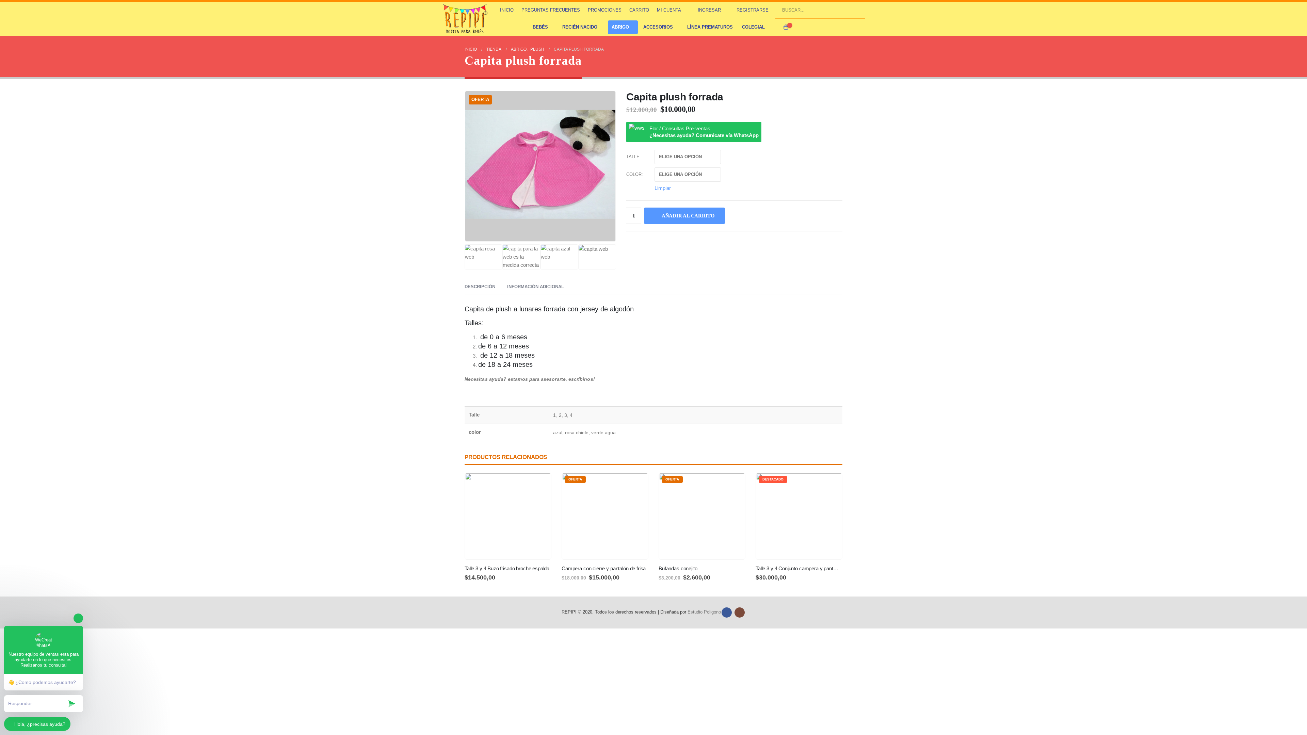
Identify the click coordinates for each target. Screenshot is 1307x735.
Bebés (540, 27)
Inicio (507, 10)
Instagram (740, 612)
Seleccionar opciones (540, 484)
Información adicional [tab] (535, 286)
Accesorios (658, 27)
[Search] (857, 10)
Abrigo (620, 27)
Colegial (753, 27)
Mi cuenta (669, 10)
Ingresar (709, 10)
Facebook (727, 612)
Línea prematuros (710, 27)
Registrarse (753, 10)
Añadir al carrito (688, 215)
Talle (633, 156)
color (634, 174)
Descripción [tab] (480, 286)
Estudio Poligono (704, 612)
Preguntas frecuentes (550, 10)
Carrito (639, 10)
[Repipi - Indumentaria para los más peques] (466, 18)
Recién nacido (579, 27)
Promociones (605, 10)
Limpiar (663, 188)
